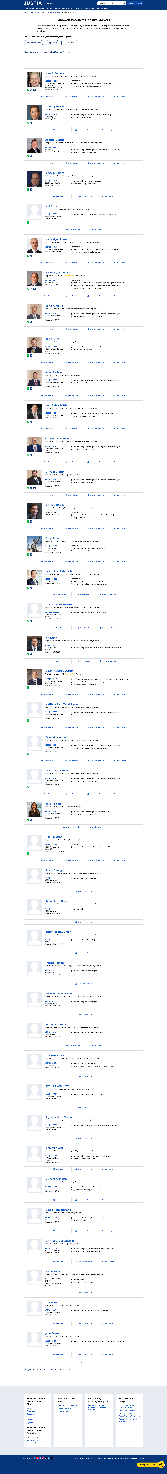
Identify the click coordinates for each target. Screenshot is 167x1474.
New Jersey (56, 12)
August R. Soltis (54, 139)
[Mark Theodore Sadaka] (34, 677)
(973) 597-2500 (51, 1186)
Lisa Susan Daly (54, 1055)
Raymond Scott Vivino (58, 1117)
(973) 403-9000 (51, 1341)
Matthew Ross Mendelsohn (61, 704)
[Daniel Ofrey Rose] (34, 907)
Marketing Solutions (103, 8)
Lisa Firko (51, 1302)
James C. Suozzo (54, 173)
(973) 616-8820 (51, 147)
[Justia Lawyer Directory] (33, 3)
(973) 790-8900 (51, 1093)
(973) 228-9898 (51, 313)
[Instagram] (43, 1458)
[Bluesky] (49, 1458)
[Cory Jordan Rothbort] (34, 444)
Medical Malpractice (65, 1408)
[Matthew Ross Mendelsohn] (34, 710)
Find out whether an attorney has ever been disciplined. (97, 1407)
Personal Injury (63, 1411)
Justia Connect (79, 1458)
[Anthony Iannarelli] (34, 1030)
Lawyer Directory (34, 12)
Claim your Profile (125, 1413)
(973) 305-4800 (51, 545)
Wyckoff (30, 1423)
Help (104, 1458)
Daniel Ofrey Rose (56, 901)
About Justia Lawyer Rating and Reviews (129, 1420)
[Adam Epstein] (34, 378)
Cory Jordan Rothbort (58, 438)
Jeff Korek (51, 637)
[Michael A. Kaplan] (34, 1185)
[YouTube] (37, 1458)
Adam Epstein (53, 372)
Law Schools (67, 8)
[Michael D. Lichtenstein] (34, 1246)
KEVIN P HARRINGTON (58, 1086)
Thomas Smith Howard (59, 604)
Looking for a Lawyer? (147, 1465)
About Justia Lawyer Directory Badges (126, 1406)
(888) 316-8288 (51, 81)
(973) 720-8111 (51, 213)
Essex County (32, 1443)
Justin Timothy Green (58, 931)
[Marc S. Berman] (34, 79)
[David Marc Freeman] (34, 776)
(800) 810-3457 (51, 678)
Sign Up (139, 3)
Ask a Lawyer (41, 8)
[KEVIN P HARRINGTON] (34, 1092)
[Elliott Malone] (34, 843)
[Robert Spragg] (34, 876)
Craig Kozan (52, 538)
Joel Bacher (52, 206)
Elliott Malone (53, 837)
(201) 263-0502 (51, 1063)
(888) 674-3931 (51, 579)
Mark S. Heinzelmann (58, 1209)
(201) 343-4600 (51, 1155)
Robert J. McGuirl (55, 106)
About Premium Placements (129, 1416)
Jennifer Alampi (54, 1147)
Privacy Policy (125, 1458)
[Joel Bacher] (34, 212)
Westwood (31, 1411)
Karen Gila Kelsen (56, 737)
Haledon (30, 1417)
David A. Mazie (54, 305)
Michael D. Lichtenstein (59, 1240)
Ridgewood (31, 1414)
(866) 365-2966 (51, 844)
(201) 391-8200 (51, 114)
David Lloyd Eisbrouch (58, 571)
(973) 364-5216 (51, 413)
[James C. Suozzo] (34, 179)
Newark (30, 1408)
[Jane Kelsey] (34, 1339)
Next (83, 1362)
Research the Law (53, 8)
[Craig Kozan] (34, 544)
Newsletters (89, 8)
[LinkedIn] (35, 1458)
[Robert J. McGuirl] (34, 112)
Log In (131, 3)
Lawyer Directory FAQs (127, 1410)
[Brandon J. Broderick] (34, 278)
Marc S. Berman (54, 73)
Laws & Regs (78, 8)
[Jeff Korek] (34, 643)
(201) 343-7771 (51, 877)
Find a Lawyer (29, 8)
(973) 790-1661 (51, 1124)
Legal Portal (90, 1458)
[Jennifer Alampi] (34, 1154)
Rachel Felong (53, 1271)
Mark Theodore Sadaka (59, 671)
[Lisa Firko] (34, 1308)
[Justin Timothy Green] (34, 938)
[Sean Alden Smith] (34, 411)
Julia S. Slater (53, 803)
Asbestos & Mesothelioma (67, 1405)
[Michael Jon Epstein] (34, 245)
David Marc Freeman (57, 770)
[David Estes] (34, 345)
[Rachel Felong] (34, 1277)
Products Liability (46, 12)
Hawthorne (31, 1420)
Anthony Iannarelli (56, 1024)
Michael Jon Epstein (57, 239)
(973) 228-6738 (51, 1310)
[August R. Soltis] (34, 145)
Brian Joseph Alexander (59, 993)
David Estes (52, 339)
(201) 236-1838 (51, 1032)
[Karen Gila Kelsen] (34, 743)
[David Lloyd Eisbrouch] (34, 577)
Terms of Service (113, 1458)
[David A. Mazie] (34, 311)
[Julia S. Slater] (34, 809)
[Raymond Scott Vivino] (34, 1123)
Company (98, 1458)
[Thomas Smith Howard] (34, 610)
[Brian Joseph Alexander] (34, 999)
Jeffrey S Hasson (55, 505)
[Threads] (46, 1458)
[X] (51, 1458)
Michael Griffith (54, 471)
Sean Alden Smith (56, 405)
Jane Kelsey (52, 1333)
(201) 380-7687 (51, 247)
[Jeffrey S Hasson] (34, 511)
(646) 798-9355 (51, 645)
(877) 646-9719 (51, 280)
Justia (25, 12)
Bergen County (32, 1440)
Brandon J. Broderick (57, 272)
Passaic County (32, 1437)
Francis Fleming (54, 962)
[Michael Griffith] (34, 477)
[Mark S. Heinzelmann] (34, 1216)
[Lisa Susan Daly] (34, 1061)
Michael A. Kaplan (56, 1178)
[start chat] (161, 1464)
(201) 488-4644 (51, 612)
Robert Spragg (54, 870)
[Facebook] (40, 1458)
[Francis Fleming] (34, 968)
